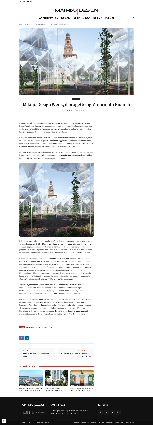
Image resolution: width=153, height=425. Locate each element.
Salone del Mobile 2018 (44, 327)
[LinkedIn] (31, 1)
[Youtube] (28, 1)
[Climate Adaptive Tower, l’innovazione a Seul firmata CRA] (56, 378)
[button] (133, 18)
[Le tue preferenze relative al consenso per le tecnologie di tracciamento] (4, 421)
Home (21, 24)
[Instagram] (24, 1)
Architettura (28, 24)
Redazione (70, 111)
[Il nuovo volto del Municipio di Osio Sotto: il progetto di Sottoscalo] (82, 378)
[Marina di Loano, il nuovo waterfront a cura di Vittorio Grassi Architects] (31, 378)
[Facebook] (20, 1)
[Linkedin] (27, 338)
